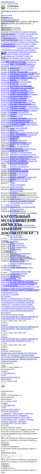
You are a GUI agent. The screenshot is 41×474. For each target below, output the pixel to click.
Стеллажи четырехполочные (21, 114)
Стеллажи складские (18, 90)
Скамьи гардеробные (18, 195)
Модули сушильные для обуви (22, 282)
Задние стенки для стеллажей (21, 70)
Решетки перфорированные (21, 263)
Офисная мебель (11, 241)
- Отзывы (21, 419)
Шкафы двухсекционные (19, 144)
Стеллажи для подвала (19, 110)
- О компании (6, 413)
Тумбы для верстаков (18, 267)
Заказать (4, 325)
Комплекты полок (17, 259)
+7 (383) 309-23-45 (8, 38)
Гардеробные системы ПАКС (21, 203)
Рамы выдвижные (17, 189)
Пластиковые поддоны (19, 217)
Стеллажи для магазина (19, 98)
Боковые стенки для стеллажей (22, 68)
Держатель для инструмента (21, 257)
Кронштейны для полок (19, 171)
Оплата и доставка (18, 11)
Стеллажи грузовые (17, 124)
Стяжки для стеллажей (19, 94)
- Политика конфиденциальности (17, 414)
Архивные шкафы (17, 130)
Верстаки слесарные (18, 255)
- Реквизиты (23, 415)
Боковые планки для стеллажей (22, 66)
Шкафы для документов (19, 146)
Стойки (13, 197)
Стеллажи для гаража (18, 100)
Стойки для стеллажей (19, 92)
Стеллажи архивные (18, 102)
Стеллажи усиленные (18, 118)
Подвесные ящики (17, 261)
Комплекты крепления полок (21, 156)
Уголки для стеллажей (18, 96)
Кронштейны (15, 169)
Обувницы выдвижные (19, 173)
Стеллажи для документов (20, 104)
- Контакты (21, 421)
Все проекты (6, 313)
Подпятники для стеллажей (20, 82)
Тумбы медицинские (18, 134)
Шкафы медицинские (18, 140)
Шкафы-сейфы (16, 278)
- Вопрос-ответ (18, 413)
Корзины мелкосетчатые (19, 162)
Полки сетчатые (16, 187)
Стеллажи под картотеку (19, 112)
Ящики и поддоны (12, 205)
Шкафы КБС (15, 138)
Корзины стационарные (19, 166)
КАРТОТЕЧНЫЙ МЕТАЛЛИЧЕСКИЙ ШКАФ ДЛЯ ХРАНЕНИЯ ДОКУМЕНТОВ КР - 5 (19, 340)
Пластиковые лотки (17, 221)
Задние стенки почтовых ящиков (23, 207)
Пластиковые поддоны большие (22, 219)
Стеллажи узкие (16, 116)
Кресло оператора (17, 243)
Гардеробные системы (14, 148)
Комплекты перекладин (19, 158)
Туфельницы (15, 199)
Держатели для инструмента (21, 152)
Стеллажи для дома (17, 108)
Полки (12, 183)
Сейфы (8, 269)
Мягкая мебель (16, 249)
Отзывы (29, 11)
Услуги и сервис (11, 286)
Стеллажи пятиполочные (20, 122)
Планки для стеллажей (19, 80)
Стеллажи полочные (18, 106)
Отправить (5, 444)
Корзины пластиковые (18, 164)
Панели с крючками (18, 177)
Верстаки (9, 251)
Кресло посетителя (17, 245)
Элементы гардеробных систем (22, 201)
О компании (5, 11)
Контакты (36, 11)
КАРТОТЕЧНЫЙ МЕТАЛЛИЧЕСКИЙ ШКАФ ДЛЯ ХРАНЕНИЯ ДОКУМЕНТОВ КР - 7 (19, 318)
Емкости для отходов (13, 235)
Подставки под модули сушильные (23, 284)
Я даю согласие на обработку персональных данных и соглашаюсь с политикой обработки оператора (19, 440)
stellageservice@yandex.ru (10, 377)
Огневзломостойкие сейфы (20, 272)
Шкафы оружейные (17, 276)
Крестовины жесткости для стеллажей (25, 74)
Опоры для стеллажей (18, 76)
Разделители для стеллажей (20, 86)
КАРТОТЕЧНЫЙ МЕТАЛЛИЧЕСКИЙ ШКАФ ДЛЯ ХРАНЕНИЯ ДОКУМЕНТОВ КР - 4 (19, 328)
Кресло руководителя (18, 247)
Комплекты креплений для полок (23, 154)
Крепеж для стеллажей (19, 72)
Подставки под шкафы (19, 181)
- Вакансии (12, 421)
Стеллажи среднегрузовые (20, 120)
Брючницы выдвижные (19, 150)
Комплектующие (12, 223)
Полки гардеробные (18, 185)
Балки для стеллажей (18, 64)
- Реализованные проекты (15, 416)
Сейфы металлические (19, 274)
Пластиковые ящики (18, 211)
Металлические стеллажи (15, 61)
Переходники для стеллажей (21, 78)
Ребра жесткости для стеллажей (22, 88)
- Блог (15, 419)
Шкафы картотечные (18, 142)
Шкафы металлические (14, 126)
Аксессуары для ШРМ (18, 128)
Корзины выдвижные (18, 160)
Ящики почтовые (17, 209)
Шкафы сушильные (13, 280)
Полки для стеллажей (18, 84)
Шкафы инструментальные (20, 136)
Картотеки (14, 132)
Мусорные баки (16, 237)
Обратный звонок (8, 2)
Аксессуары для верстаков (20, 253)
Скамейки (14, 193)
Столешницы (15, 265)
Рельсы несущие (16, 191)
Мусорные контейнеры (19, 239)
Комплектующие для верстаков (22, 225)
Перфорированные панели (20, 179)
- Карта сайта (25, 417)
